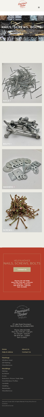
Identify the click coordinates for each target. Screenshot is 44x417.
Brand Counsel (9, 405)
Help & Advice (7, 352)
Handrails (5, 383)
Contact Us (22, 269)
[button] (39, 7)
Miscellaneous (7, 365)
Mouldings (6, 368)
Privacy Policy (28, 401)
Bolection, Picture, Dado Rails (12, 378)
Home (4, 349)
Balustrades (6, 388)
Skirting (4, 371)
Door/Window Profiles (10, 381)
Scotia (4, 376)
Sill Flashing (6, 363)
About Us (25, 349)
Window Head (7, 360)
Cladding (5, 386)
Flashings (5, 358)
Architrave (5, 373)
